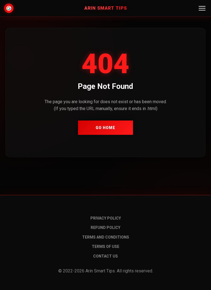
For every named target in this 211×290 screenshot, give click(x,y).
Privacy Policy (105, 218)
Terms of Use (105, 246)
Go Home (105, 127)
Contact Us (105, 256)
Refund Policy (105, 227)
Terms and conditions (105, 237)
